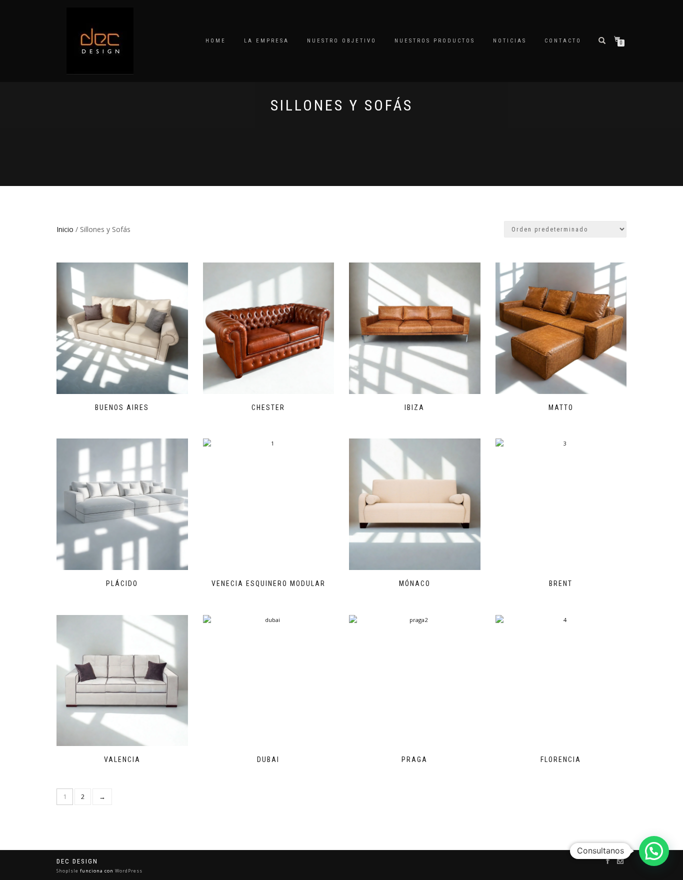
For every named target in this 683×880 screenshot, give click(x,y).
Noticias (509, 41)
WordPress (128, 871)
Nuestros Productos (434, 41)
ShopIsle (68, 871)
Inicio (65, 229)
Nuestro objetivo (341, 41)
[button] (654, 851)
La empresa (266, 41)
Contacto (563, 41)
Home (216, 41)
